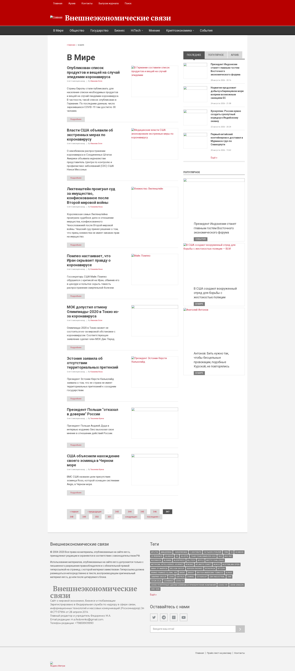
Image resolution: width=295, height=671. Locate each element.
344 (129, 511)
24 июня (169, 556)
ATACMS (189, 564)
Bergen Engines (194, 568)
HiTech (136, 30)
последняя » (153, 517)
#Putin (154, 552)
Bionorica (210, 568)
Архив (71, 3)
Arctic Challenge (215, 560)
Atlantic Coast (203, 564)
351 (109, 517)
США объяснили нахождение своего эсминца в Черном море (93, 460)
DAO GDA (155, 589)
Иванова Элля (96, 81)
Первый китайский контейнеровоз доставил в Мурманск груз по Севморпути (227, 139)
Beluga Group (177, 568)
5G (177, 556)
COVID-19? (223, 585)
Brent (182, 573)
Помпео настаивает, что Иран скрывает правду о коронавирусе (89, 260)
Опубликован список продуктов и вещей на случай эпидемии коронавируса (93, 72)
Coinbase (168, 581)
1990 (226, 552)
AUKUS (217, 564)
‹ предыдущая (94, 511)
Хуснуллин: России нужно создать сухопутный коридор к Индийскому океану (226, 116)
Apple (201, 560)
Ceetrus (180, 577)
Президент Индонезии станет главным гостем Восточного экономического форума (225, 69)
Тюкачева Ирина (97, 418)
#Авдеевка (166, 552)
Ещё (213, 157)
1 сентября (195, 552)
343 (117, 511)
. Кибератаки (180, 552)
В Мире (58, 30)
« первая (74, 511)
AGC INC (228, 556)
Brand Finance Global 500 (164, 573)
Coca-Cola (156, 581)
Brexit (191, 573)
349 (84, 517)
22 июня (239, 552)
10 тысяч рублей (212, 552)
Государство (99, 30)
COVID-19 (179, 581)
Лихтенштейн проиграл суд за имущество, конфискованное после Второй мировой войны (91, 196)
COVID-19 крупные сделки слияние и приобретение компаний (183, 585)
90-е (220, 556)
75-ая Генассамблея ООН (203, 556)
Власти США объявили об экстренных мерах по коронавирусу (90, 134)
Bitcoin (221, 568)
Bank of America (159, 568)
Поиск (128, 3)
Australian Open (231, 564)
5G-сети (184, 556)
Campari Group (158, 577)
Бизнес (120, 30)
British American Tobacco (210, 573)
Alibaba (167, 560)
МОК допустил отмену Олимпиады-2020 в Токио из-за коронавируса (93, 311)
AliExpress (179, 560)
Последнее (196, 55)
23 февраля (156, 556)
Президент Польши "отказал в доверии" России (92, 411)
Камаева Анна (96, 207)
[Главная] (56, 17)
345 (142, 511)
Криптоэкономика (179, 30)
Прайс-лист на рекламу (219, 653)
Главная (57, 3)
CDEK (171, 577)
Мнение (154, 30)
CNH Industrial (217, 577)
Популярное (216, 55)
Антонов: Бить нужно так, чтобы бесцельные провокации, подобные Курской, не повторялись (211, 360)
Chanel (190, 577)
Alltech (191, 560)
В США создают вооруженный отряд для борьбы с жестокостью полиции (215, 293)
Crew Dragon (237, 585)
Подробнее (75, 119)
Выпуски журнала (109, 3)
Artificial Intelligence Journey (167, 564)
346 (155, 511)
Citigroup (202, 577)
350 (97, 517)
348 (71, 517)
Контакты (87, 3)
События (206, 30)
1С (231, 552)
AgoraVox (156, 560)
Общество (77, 30)
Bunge (229, 573)
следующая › (131, 517)
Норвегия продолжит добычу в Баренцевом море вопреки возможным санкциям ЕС (227, 92)
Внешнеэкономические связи (118, 18)
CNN (229, 577)
